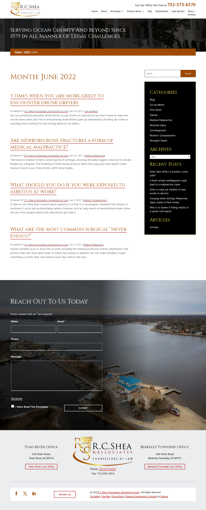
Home (95, 11)
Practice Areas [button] (134, 11)
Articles (154, 227)
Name (14, 321)
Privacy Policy (118, 496)
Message (16, 356)
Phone (15, 339)
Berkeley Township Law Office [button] (165, 466)
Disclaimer (16, 398)
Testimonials (161, 11)
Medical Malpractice (95, 155)
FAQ (149, 11)
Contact (192, 14)
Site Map (106, 496)
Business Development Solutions (141, 496)
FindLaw (164, 496)
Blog (190, 11)
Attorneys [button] (116, 11)
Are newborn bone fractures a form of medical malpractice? (61, 144)
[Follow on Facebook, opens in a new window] (16, 493)
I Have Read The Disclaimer (32, 406)
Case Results (178, 11)
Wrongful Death (158, 140)
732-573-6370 (181, 4)
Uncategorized (158, 130)
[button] (201, 491)
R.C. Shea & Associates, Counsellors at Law (46, 111)
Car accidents (91, 111)
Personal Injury (158, 125)
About (104, 11)
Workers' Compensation (95, 200)
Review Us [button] (65, 494)
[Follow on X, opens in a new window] (25, 493)
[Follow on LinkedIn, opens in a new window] (34, 493)
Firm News (156, 109)
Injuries (154, 115)
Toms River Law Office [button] (41, 466)
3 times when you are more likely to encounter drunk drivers (57, 99)
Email (61, 321)
